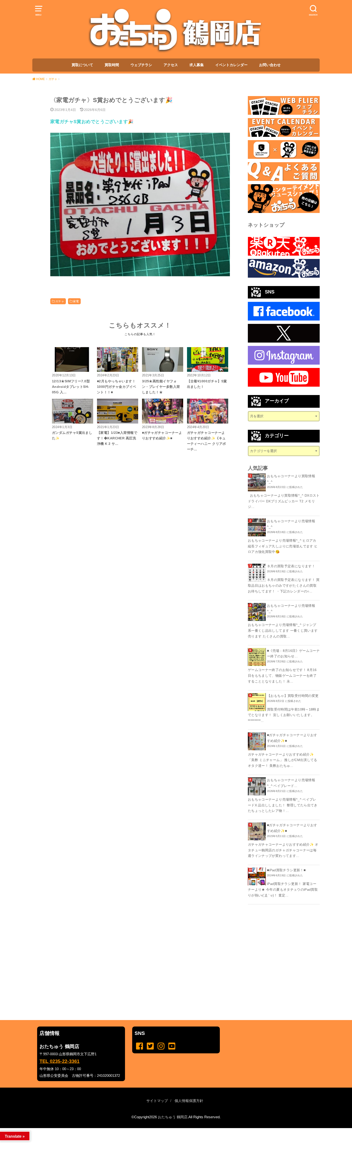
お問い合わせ (270, 65)
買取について (82, 65)
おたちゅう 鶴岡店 (172, 1117)
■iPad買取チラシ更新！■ (286, 870)
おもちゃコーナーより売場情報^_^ (291, 524)
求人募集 (196, 65)
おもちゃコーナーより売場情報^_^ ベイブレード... (291, 783)
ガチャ (59, 301)
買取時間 (112, 65)
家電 (76, 301)
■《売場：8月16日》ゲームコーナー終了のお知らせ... (293, 653)
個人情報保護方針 (189, 1101)
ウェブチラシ (141, 65)
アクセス (171, 65)
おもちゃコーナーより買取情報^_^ (291, 479)
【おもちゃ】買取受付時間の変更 (292, 696)
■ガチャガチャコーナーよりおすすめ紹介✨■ (292, 738)
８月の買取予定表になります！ (291, 566)
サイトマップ (157, 1101)
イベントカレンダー (231, 65)
